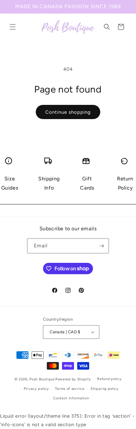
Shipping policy (104, 389)
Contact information (71, 398)
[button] (13, 27)
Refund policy (109, 379)
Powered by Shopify (73, 379)
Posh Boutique (41, 379)
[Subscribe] (101, 246)
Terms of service (69, 389)
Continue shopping (68, 112)
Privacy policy (36, 389)
